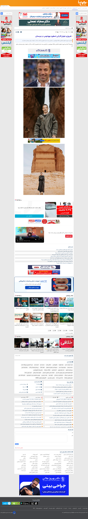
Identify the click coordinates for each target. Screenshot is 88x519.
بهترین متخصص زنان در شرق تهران (33, 375)
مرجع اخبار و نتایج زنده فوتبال (51, 367)
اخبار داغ (54, 397)
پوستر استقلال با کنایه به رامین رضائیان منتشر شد (62, 415)
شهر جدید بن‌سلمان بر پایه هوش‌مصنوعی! (63, 391)
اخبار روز (79, 8)
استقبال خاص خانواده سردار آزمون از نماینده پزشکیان (31, 401)
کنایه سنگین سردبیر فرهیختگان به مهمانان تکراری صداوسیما (60, 417)
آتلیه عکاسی (47, 472)
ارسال (17, 444)
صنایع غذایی (47, 467)
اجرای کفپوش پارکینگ (68, 378)
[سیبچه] (33, 503)
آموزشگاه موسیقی (58, 470)
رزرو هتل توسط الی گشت (33, 367)
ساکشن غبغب (48, 365)
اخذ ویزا (24, 454)
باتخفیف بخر (29, 216)
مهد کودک (47, 460)
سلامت (57, 8)
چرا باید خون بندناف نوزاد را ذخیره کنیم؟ (65, 251)
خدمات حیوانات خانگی (57, 460)
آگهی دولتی (46, 508)
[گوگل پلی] (24, 503)
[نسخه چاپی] (16, 32)
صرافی (24, 458)
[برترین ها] (82, 3)
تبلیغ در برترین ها (52, 508)
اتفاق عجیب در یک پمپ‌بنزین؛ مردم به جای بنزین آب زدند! (60, 427)
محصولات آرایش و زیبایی (68, 460)
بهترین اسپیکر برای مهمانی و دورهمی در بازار (64, 249)
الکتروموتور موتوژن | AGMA (41, 378)
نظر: (72, 435)
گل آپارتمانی (54, 370)
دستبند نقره (42, 365)
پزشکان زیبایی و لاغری (69, 470)
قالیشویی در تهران (34, 470)
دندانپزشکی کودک (69, 469)
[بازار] (15, 503)
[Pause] (45, 216)
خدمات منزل (23, 467)
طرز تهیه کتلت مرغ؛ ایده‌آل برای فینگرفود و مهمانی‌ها (31, 404)
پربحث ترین (23, 397)
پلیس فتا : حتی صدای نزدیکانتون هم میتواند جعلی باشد (62, 254)
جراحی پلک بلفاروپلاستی (38, 370)
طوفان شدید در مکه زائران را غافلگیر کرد (64, 410)
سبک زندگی (69, 8)
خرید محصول (68, 236)
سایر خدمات (23, 470)
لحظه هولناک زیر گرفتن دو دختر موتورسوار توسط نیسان (31, 424)
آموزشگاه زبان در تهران (57, 469)
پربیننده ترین (38, 397)
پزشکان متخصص (70, 463)
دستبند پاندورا (69, 367)
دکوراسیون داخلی (34, 465)
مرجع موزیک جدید (62, 367)
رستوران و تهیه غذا (45, 461)
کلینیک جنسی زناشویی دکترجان (48, 372)
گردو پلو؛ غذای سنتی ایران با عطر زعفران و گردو (32, 408)
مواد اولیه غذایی (24, 367)
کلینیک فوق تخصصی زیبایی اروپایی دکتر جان (64, 372)
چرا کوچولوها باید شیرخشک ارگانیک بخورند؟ (64, 263)
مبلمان (36, 460)
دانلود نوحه (51, 375)
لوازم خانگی (23, 465)
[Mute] (47, 216)
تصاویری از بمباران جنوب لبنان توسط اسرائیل (63, 420)
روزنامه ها (38, 384)
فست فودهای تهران (45, 463)
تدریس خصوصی (46, 456)
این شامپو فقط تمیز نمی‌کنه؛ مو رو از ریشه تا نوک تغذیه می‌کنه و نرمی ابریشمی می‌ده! (57, 259)
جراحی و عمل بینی (51, 378)
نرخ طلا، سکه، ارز (23, 384)
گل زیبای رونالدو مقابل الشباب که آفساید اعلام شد (62, 393)
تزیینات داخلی (35, 467)
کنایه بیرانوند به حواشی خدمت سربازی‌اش (64, 399)
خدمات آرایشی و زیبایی (68, 458)
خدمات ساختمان (34, 469)
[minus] (18, 32)
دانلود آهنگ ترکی (22, 375)
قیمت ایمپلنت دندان (68, 365)
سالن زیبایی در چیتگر (68, 375)
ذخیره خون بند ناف (28, 372)
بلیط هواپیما (61, 365)
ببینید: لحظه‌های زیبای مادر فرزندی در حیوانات (63, 389)
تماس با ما (65, 508)
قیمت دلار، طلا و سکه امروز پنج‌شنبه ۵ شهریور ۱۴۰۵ (32, 410)
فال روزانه (24, 389)
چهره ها (64, 8)
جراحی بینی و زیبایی (69, 472)
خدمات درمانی (58, 458)
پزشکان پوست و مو (57, 454)
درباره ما (69, 508)
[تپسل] (15, 200)
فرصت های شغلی (59, 508)
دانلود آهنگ (42, 367)
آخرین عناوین (68, 397)
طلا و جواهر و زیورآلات (33, 458)
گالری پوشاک (35, 454)
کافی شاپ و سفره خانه (45, 465)
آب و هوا (24, 387)
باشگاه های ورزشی (57, 463)
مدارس (48, 458)
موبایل (24, 463)
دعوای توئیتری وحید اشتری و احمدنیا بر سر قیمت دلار (61, 408)
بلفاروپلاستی (55, 365)
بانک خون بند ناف (59, 378)
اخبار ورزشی (75, 8)
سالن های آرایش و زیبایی (68, 454)
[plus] (21, 32)
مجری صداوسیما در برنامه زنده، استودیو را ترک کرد (32, 399)
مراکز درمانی (70, 461)
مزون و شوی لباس (34, 456)
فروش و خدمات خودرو (22, 469)
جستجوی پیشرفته (39, 508)
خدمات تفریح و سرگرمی (21, 461)
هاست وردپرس (44, 375)
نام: (72, 432)
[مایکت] (6, 503)
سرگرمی (43, 8)
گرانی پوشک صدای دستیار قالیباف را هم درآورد (62, 413)
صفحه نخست (84, 8)
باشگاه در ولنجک (47, 370)
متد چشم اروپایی (61, 370)
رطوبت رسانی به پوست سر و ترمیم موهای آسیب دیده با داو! (61, 258)
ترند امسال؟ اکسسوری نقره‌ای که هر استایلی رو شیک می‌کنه (62, 256)
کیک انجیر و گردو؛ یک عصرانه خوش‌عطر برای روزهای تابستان (61, 406)
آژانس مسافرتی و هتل (33, 472)
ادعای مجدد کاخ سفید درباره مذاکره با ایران (64, 404)
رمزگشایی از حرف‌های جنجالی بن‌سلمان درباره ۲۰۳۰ (62, 387)
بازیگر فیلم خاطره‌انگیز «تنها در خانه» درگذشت (32, 419)
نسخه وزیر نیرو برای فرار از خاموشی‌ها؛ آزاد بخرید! (62, 401)
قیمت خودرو (38, 387)
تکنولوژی (48, 8)
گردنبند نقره (36, 365)
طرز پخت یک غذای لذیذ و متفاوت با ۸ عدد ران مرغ (31, 415)
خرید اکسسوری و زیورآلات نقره (27, 365)
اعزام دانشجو (23, 456)
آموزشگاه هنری (58, 472)
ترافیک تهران (37, 389)
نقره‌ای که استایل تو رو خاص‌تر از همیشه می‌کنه (64, 253)
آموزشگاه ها (59, 467)
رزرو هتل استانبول (69, 370)
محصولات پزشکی (58, 456)
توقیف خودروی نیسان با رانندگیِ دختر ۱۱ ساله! (63, 424)
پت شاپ (59, 461)
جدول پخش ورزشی (22, 392)
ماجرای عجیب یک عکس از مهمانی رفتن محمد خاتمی (31, 426)
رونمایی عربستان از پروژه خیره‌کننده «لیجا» (63, 385)
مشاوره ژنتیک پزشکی (37, 372)
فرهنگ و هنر (52, 8)
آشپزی (61, 8)
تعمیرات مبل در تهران (34, 461)
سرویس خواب (35, 463)
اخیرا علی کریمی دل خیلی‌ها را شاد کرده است (33, 413)
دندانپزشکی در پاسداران (58, 375)
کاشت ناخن (71, 456)
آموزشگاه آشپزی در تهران (44, 454)
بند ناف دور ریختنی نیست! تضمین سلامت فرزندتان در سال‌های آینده (60, 261)
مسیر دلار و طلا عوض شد (36, 406)
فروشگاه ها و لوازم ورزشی (56, 465)
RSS (34, 508)
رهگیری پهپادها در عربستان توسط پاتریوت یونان (63, 422)
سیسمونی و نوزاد (23, 460)
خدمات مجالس (46, 470)
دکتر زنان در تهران (69, 465)
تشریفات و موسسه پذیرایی (44, 469)
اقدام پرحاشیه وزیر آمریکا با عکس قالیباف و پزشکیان (32, 422)
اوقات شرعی (38, 392)
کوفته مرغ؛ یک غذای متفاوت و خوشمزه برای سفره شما (31, 417)
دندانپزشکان (71, 467)
